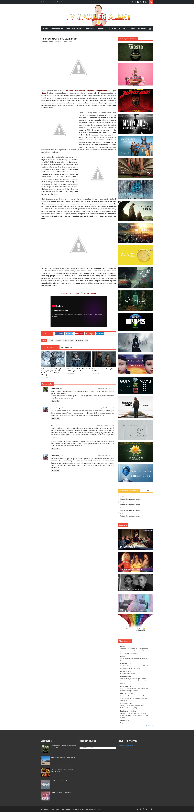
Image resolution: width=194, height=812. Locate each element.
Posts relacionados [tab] (50, 347)
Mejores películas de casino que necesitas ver (135, 723)
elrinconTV (124, 721)
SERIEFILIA (142, 29)
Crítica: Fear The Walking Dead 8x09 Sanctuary (103, 370)
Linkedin (101, 334)
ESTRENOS (90, 29)
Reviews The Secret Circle (64, 340)
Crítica (51, 340)
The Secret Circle (82, 340)
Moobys (123, 656)
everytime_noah (47, 41)
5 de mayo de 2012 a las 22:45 (105, 388)
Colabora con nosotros (68, 2)
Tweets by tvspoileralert (126, 745)
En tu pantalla (125, 686)
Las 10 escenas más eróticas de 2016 (63, 781)
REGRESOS (101, 29)
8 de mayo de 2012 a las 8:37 (105, 425)
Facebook (60, 334)
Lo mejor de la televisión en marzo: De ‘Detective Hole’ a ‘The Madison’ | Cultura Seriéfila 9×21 (133, 698)
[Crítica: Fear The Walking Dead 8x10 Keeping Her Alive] (78, 359)
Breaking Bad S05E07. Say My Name (63, 757)
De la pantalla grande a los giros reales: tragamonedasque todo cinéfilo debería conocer (133, 681)
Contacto (56, 2)
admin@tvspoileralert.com (93, 809)
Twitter (70, 334)
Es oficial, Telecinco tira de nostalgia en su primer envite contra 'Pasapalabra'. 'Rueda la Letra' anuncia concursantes (134, 651)
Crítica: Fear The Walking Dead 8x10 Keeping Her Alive (78, 370)
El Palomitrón (125, 676)
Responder (55, 401)
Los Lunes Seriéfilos (128, 711)
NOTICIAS (122, 29)
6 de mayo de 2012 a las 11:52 (105, 408)
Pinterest (80, 334)
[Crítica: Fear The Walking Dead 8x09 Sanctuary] (104, 359)
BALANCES (112, 29)
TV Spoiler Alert (54, 809)
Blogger (82, 809)
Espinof (123, 646)
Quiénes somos (46, 2)
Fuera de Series (126, 664)
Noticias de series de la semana (130, 499)
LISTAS (132, 29)
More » (149, 491)
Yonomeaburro (126, 703)
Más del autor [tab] (66, 347)
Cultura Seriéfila (126, 694)
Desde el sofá (125, 671)
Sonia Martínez (57, 388)
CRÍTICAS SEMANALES (74, 29)
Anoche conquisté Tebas (128, 673)
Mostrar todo (149, 725)
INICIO (45, 29)
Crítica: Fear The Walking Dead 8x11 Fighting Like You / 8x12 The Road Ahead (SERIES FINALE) (52, 372)
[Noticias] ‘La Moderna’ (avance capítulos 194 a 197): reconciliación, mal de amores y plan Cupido (134, 715)
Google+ (91, 334)
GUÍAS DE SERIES (57, 29)
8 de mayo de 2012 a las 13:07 (105, 455)
